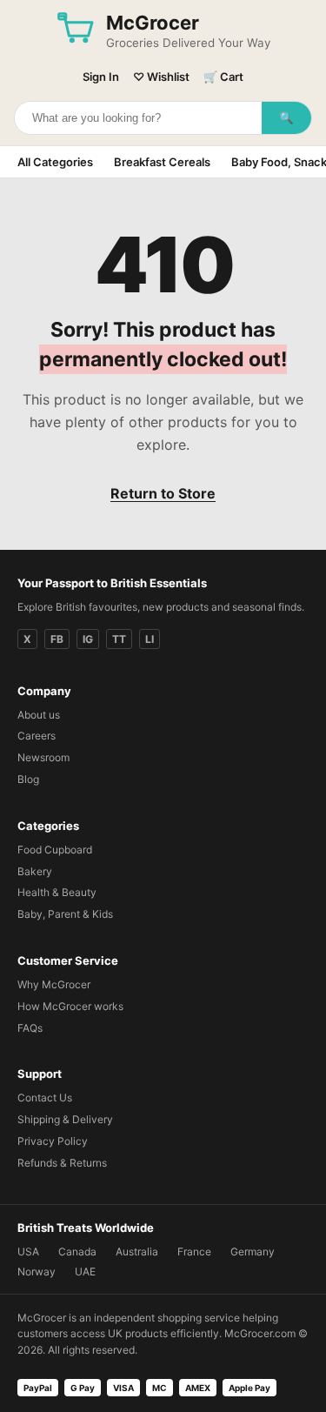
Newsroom (43, 757)
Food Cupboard (54, 849)
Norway (36, 1271)
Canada (77, 1251)
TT (119, 639)
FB (56, 639)
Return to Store (163, 493)
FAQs (30, 1027)
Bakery (34, 871)
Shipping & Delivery (65, 1119)
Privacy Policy (52, 1141)
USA (28, 1251)
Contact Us (44, 1097)
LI (149, 639)
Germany (252, 1251)
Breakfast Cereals (162, 162)
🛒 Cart (223, 77)
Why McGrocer (53, 984)
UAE (85, 1271)
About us (38, 714)
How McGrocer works (70, 1006)
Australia (137, 1251)
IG (88, 639)
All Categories (55, 162)
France (194, 1251)
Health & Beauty (56, 892)
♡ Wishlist (161, 77)
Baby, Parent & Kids (65, 913)
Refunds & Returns (62, 1162)
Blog (28, 779)
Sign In (101, 77)
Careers (36, 735)
